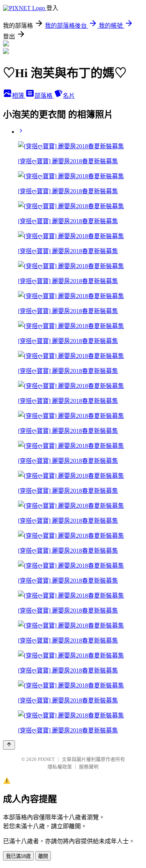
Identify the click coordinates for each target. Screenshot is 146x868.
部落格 (44, 95)
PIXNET (46, 759)
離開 (43, 856)
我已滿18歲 (18, 856)
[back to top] (9, 745)
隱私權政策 (60, 767)
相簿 (18, 95)
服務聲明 (88, 767)
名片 (69, 95)
